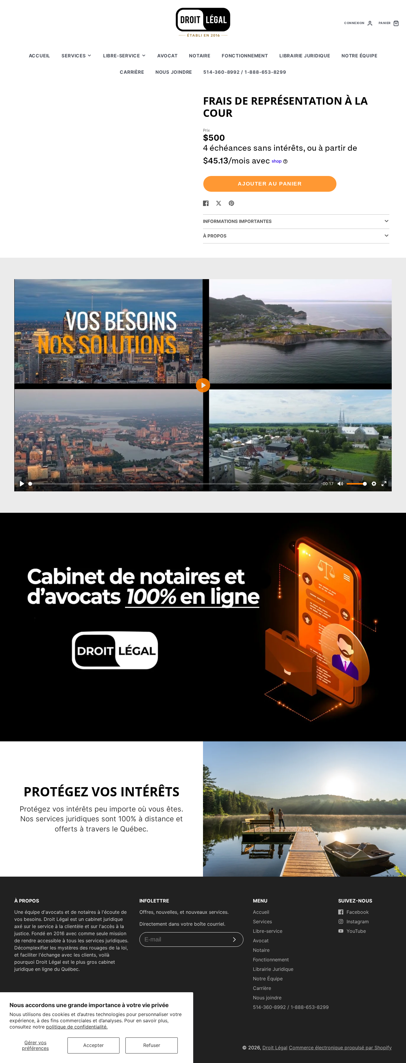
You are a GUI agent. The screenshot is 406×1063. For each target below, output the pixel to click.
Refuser (151, 1045)
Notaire (199, 56)
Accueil (39, 56)
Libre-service (121, 56)
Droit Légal (274, 1048)
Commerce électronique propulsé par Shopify (340, 1048)
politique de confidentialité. (77, 1027)
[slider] (173, 484)
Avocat (167, 56)
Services (74, 56)
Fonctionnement (245, 56)
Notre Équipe (359, 56)
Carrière (132, 72)
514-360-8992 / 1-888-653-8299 (244, 72)
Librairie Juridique (304, 56)
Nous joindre (173, 72)
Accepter (93, 1045)
